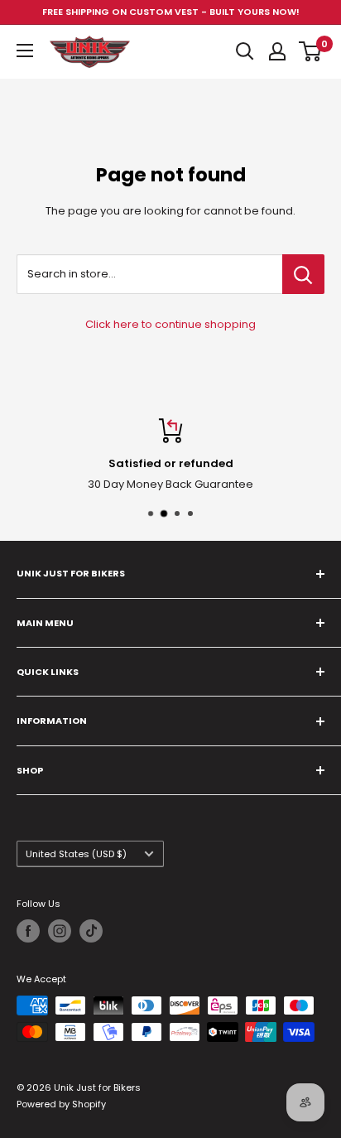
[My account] (277, 51)
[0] (310, 51)
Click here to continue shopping (170, 324)
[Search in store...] (303, 274)
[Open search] (245, 51)
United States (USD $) (76, 854)
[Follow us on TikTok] (91, 931)
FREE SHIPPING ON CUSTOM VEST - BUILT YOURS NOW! (171, 11)
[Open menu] (25, 50)
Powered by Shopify (61, 1104)
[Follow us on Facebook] (28, 931)
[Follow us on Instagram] (59, 931)
